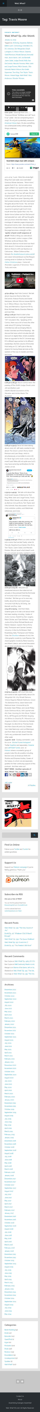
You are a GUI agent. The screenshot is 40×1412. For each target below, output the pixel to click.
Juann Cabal (9, 60)
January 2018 (9, 1175)
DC (31, 46)
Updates (7, 1361)
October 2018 (9, 1147)
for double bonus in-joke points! (22, 254)
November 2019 (10, 1106)
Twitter (16, 849)
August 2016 (9, 1229)
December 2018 (10, 1141)
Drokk (7, 1333)
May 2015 (8, 1276)
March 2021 (9, 1056)
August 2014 (9, 1305)
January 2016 (9, 1251)
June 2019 (8, 1122)
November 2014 (10, 1295)
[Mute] (26, 109)
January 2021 (9, 1062)
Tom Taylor (24, 72)
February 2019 (10, 1134)
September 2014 (10, 1301)
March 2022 (9, 1018)
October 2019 (9, 1109)
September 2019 (10, 1112)
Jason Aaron (13, 57)
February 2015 (9, 1286)
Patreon (7, 750)
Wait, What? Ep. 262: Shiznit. (20, 36)
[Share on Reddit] (14, 774)
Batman (29, 43)
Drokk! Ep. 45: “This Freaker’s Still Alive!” (18, 945)
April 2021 (8, 1052)
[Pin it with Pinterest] (18, 774)
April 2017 (8, 1204)
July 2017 (8, 1194)
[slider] (30, 107)
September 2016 (10, 1226)
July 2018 (8, 1156)
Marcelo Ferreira (19, 63)
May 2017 (8, 1200)
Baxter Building (10, 1330)
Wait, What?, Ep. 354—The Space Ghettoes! (19, 939)
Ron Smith (25, 69)
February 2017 (9, 1210)
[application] (20, 108)
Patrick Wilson (16, 69)
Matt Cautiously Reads (25, 964)
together (13, 745)
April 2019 (8, 1128)
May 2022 (8, 1011)
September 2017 (10, 1188)
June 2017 (8, 1197)
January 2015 (9, 1289)
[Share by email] (30, 774)
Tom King (16, 72)
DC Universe (9, 49)
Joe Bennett (25, 57)
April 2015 (8, 1279)
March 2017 (8, 1207)
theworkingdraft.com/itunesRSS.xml (16, 905)
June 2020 (8, 1084)
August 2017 (9, 1191)
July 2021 (8, 1043)
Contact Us (20, 1396)
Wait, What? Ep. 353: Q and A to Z (16, 942)
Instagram (26, 742)
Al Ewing (16, 43)
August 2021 (9, 1040)
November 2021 (10, 1030)
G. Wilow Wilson (18, 52)
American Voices (11, 123)
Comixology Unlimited (22, 46)
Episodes (8, 1336)
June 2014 (8, 1311)
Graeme (28, 52)
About (20, 1399)
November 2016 (10, 1219)
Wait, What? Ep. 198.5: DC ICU (25, 961)
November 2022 (10, 993)
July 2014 (8, 1308)
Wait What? (15, 32)
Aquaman (23, 43)
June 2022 (8, 1008)
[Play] (9, 109)
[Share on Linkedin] (22, 774)
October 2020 (9, 1071)
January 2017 (9, 1213)
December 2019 (10, 1103)
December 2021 (10, 1027)
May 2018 (8, 1163)
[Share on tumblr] (26, 774)
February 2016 (10, 1248)
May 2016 (8, 1238)
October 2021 (9, 1034)
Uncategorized (10, 1358)
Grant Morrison (10, 55)
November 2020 (10, 1068)
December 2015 (10, 1254)
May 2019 (8, 1125)
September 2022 (10, 999)
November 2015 (10, 1257)
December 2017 (10, 1179)
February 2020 (10, 1097)
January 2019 (9, 1137)
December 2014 (10, 1292)
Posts (6, 1349)
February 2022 (10, 1021)
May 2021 (8, 1049)
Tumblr (17, 748)
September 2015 (10, 1264)
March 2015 (8, 1282)
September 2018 (10, 1150)
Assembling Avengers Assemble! (20, 1403)
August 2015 (9, 1267)
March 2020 (9, 1093)
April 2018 (8, 1166)
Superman (8, 72)
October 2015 (9, 1260)
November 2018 (10, 1144)
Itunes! (20, 742)
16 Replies (31, 785)
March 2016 (9, 1245)
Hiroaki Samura (21, 55)
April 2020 (8, 1090)
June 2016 (8, 1235)
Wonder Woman (18, 78)
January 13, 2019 (10, 40)
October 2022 (9, 996)
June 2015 (8, 1273)
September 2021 (10, 1037)
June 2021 (8, 1046)
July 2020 (8, 1081)
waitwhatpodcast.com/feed (13, 911)
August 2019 (9, 1115)
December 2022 (10, 989)
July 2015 (8, 1270)
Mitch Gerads (22, 66)
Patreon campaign (20, 867)
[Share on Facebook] (6, 774)
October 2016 (9, 1223)
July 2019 (8, 1119)
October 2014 (9, 1298)
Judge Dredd (18, 60)
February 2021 (10, 1059)
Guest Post (8, 1339)
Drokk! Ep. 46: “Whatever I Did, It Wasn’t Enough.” (18, 935)
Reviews (7, 1352)
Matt (13, 748)
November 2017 (10, 1182)
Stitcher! (15, 742)
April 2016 (8, 1242)
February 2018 (10, 1172)
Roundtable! (9, 1355)
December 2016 (10, 1216)
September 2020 (10, 1074)
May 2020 (8, 1087)
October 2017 (9, 1185)
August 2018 (9, 1153)
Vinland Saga (14, 75)
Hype (6, 1342)
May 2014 (8, 1314)
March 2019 (9, 1131)
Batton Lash (9, 46)
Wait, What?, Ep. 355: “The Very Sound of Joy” (19, 929)
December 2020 (10, 1065)
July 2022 (8, 1005)
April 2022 (8, 1015)
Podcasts (8, 32)
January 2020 (9, 1100)
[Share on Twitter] (10, 774)
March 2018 (9, 1169)
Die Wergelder (20, 49)
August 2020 (9, 1078)
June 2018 (8, 1160)
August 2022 (9, 1002)
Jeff (19, 57)
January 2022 (9, 1024)
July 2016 (8, 1232)
